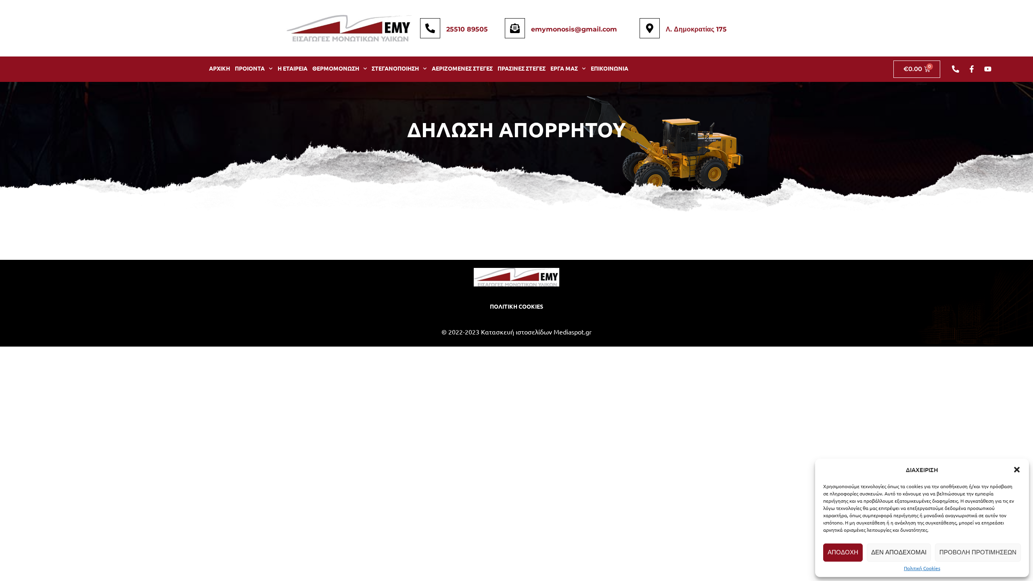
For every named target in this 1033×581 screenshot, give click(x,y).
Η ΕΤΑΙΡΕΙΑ (292, 68)
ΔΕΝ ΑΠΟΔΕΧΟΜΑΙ (898, 552)
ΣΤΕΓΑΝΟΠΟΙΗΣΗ (395, 68)
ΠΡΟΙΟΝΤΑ (250, 68)
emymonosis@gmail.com (574, 29)
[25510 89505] (430, 28)
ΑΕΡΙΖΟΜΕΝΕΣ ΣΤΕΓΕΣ (462, 68)
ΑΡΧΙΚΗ (219, 68)
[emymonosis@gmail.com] (515, 28)
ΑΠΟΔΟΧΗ (843, 552)
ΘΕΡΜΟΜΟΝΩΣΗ (335, 68)
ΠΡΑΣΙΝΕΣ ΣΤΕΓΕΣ (522, 68)
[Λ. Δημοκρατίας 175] (650, 28)
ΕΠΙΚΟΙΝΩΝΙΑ (609, 68)
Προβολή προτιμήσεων (977, 552)
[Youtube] (988, 69)
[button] (1017, 470)
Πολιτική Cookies (922, 568)
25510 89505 (467, 29)
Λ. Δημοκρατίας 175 (696, 29)
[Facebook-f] (971, 69)
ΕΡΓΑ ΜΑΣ (564, 68)
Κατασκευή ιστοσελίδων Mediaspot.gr (536, 332)
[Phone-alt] (955, 69)
